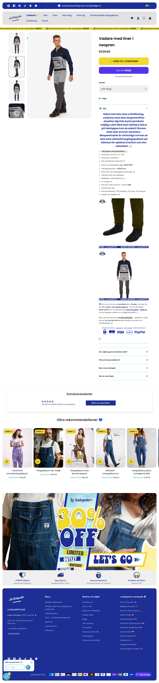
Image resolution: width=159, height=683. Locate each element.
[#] (79, 531)
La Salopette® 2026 (37, 674)
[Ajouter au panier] (6, 461)
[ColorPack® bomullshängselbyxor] (17, 448)
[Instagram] (8, 5)
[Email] (30, 5)
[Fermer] (39, 619)
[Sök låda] (132, 18)
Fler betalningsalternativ (123, 76)
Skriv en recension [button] (101, 403)
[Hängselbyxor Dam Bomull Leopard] (79, 448)
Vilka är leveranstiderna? (109, 360)
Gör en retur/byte (106, 376)
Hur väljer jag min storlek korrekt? (113, 352)
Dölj (104, 108)
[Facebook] (14, 5)
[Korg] (150, 18)
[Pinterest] (19, 5)
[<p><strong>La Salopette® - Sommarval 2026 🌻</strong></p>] (80, 5)
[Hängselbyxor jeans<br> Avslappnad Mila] (142, 448)
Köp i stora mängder (107, 368)
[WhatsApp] (36, 5)
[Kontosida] (138, 18)
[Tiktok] (25, 5)
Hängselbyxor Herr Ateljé (48, 470)
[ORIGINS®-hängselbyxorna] (110, 448)
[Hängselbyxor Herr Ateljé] (48, 448)
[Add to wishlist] (28, 431)
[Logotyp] (14, 18)
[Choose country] (148, 5)
